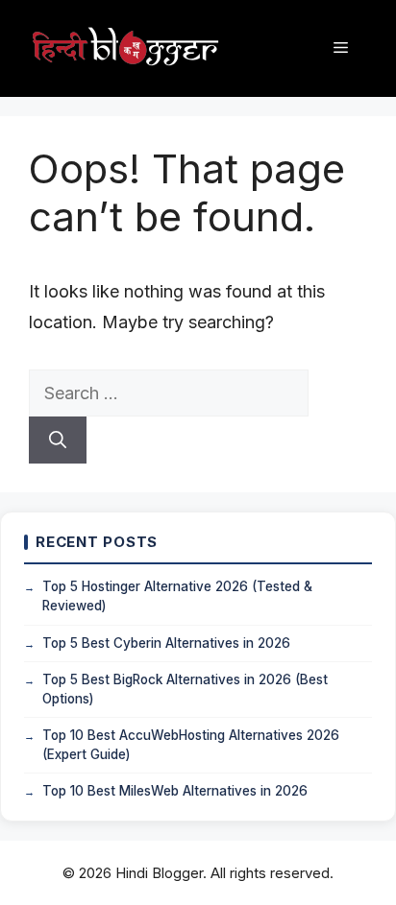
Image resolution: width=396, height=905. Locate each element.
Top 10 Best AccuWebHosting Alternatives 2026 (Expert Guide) (190, 744)
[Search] (58, 440)
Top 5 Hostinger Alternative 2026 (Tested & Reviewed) (177, 596)
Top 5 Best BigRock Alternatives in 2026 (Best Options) (185, 689)
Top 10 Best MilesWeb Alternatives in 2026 (175, 790)
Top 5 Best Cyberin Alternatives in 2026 (166, 643)
